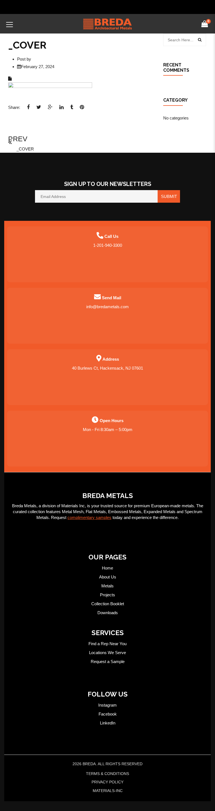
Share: (14, 107)
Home (107, 568)
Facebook (108, 714)
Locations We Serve (107, 652)
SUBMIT (169, 196)
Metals (107, 585)
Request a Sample (108, 661)
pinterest (82, 109)
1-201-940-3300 (107, 245)
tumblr (71, 109)
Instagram (107, 705)
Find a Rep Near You (107, 643)
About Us (107, 577)
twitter (38, 109)
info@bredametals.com (107, 306)
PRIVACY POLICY (107, 782)
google (50, 109)
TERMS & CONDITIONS (107, 773)
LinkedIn (107, 723)
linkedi (61, 109)
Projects (107, 594)
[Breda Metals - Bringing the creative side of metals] (107, 23)
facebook (28, 109)
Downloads (107, 612)
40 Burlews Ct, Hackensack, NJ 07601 (107, 368)
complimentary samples (89, 517)
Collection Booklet (107, 603)
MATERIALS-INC (108, 790)
